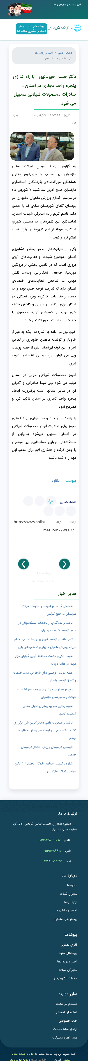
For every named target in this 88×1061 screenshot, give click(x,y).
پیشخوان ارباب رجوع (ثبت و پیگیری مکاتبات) (31, 29)
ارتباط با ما (70, 902)
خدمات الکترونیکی (65, 978)
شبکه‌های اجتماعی (65, 1012)
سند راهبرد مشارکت (64, 1038)
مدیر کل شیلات (67, 970)
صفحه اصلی (65, 52)
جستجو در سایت (66, 1004)
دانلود (56, 481)
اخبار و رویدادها (44, 52)
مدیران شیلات (68, 894)
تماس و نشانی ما (66, 910)
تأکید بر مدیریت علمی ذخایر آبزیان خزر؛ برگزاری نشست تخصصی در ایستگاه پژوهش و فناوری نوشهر (45, 730)
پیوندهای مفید (68, 953)
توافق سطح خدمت (65, 1029)
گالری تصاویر (69, 945)
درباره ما (72, 885)
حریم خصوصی (68, 1021)
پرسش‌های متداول (65, 919)
